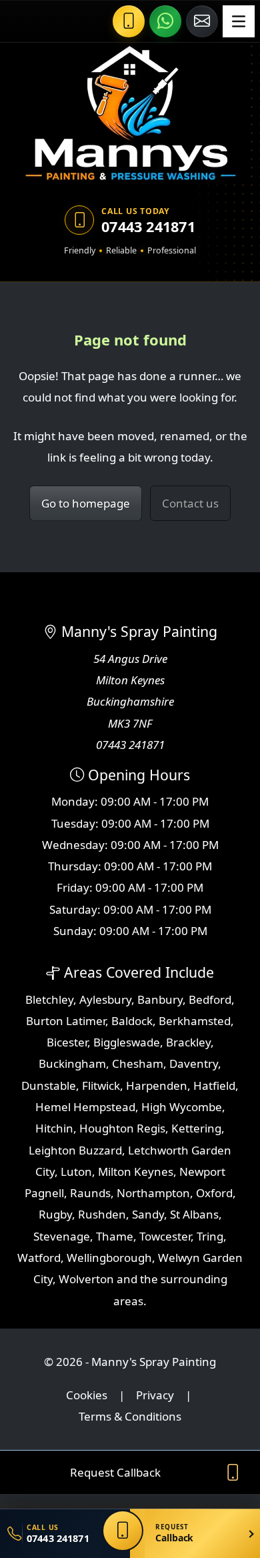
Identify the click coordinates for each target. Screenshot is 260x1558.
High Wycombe (181, 1106)
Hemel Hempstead (85, 1106)
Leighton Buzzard (75, 1150)
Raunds (90, 1193)
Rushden (102, 1214)
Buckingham (72, 1063)
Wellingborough (109, 1257)
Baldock (132, 1020)
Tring (210, 1236)
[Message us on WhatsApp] (165, 21)
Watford (39, 1257)
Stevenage (61, 1236)
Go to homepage (85, 503)
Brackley (188, 1042)
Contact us (190, 503)
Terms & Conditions (130, 1416)
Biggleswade (126, 1042)
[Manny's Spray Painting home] (130, 114)
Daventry (193, 1063)
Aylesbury (105, 999)
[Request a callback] (122, 1530)
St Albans (194, 1214)
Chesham (137, 1063)
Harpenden (156, 1085)
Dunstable (48, 1085)
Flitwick (101, 1085)
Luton (76, 1171)
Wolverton (86, 1279)
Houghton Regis (122, 1128)
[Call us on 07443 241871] (129, 21)
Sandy (148, 1214)
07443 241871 (148, 227)
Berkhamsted (195, 1020)
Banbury (160, 999)
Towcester (165, 1236)
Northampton (153, 1193)
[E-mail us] (202, 21)
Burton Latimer (65, 1020)
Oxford (214, 1193)
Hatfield (214, 1085)
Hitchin (54, 1128)
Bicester (67, 1042)
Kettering (196, 1128)
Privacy (155, 1395)
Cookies (86, 1395)
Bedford (210, 999)
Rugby (55, 1214)
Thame (114, 1236)
